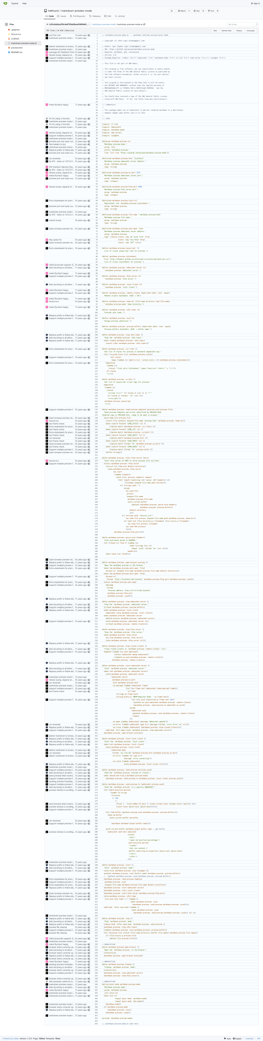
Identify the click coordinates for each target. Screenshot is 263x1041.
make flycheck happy (58, 104)
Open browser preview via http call (64, 228)
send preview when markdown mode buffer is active (72, 775)
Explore (15, 3)
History (239, 31)
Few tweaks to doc (57, 144)
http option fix (55, 240)
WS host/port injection (59, 167)
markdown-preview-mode (76, 10)
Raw (215, 31)
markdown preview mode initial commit (66, 38)
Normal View (226, 31)
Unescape (251, 31)
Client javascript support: (60, 265)
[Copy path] (144, 24)
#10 (53, 161)
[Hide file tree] (6, 24)
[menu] (227, 1038)
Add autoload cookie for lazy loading (65, 981)
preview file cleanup (58, 927)
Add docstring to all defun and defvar (66, 267)
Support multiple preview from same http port (69, 58)
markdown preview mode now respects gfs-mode (71, 996)
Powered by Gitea (11, 1038)
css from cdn (55, 35)
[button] (182, 11)
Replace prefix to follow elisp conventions (67, 150)
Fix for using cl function (59, 118)
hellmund (53, 10)
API (258, 1038)
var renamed (54, 158)
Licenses (249, 1038)
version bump (55, 220)
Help (24, 3)
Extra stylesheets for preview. (62, 200)
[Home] (5, 3)
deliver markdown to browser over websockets (70, 46)
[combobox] (243, 24)
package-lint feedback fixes (61, 52)
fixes (71, 167)
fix (50, 161)
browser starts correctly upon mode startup (68, 947)
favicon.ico (54, 301)
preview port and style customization (65, 141)
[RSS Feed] (172, 11)
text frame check (56, 423)
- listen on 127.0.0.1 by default (69, 161)
